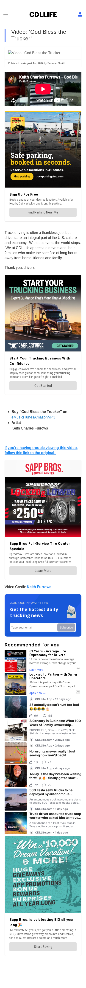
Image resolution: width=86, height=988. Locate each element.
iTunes (28, 417)
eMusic (17, 417)
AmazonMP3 (44, 417)
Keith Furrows (39, 587)
